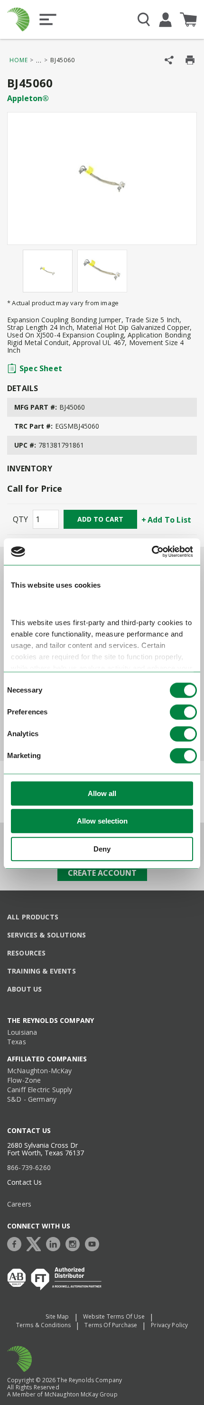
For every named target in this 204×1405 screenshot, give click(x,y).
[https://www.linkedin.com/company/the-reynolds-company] (55, 1243)
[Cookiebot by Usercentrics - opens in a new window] (151, 551)
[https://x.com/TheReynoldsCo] (36, 1243)
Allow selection (102, 821)
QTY (20, 519)
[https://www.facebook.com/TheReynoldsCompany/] (16, 1243)
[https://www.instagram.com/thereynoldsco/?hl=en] (74, 1243)
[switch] (183, 712)
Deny (102, 849)
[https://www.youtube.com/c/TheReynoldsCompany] (94, 1243)
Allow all (102, 793)
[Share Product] (169, 60)
